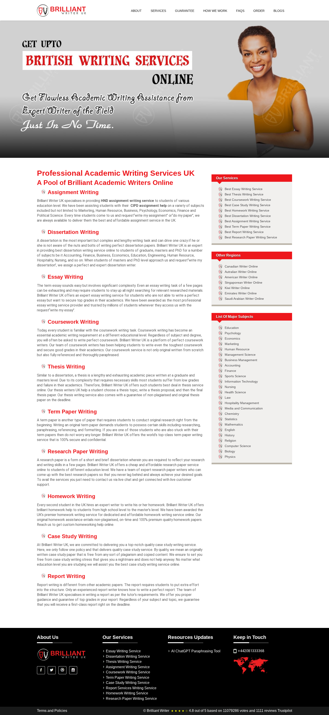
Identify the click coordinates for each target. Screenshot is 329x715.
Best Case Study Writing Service (247, 205)
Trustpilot (285, 711)
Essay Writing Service (123, 651)
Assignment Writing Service (128, 667)
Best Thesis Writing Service (244, 194)
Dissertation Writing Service (128, 656)
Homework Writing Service (127, 693)
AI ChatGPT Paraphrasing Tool (195, 651)
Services (158, 11)
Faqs (240, 11)
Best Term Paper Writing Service (248, 226)
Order (259, 11)
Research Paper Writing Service (131, 698)
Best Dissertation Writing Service (248, 216)
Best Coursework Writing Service (248, 199)
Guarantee (184, 11)
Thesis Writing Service (124, 662)
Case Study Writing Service (128, 683)
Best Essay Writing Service (244, 189)
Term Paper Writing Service (127, 677)
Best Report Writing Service (244, 232)
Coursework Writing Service (128, 672)
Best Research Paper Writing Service (251, 237)
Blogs (278, 11)
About (136, 11)
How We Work (215, 11)
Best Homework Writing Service (247, 210)
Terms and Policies (52, 711)
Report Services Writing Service (131, 688)
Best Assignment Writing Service (247, 221)
